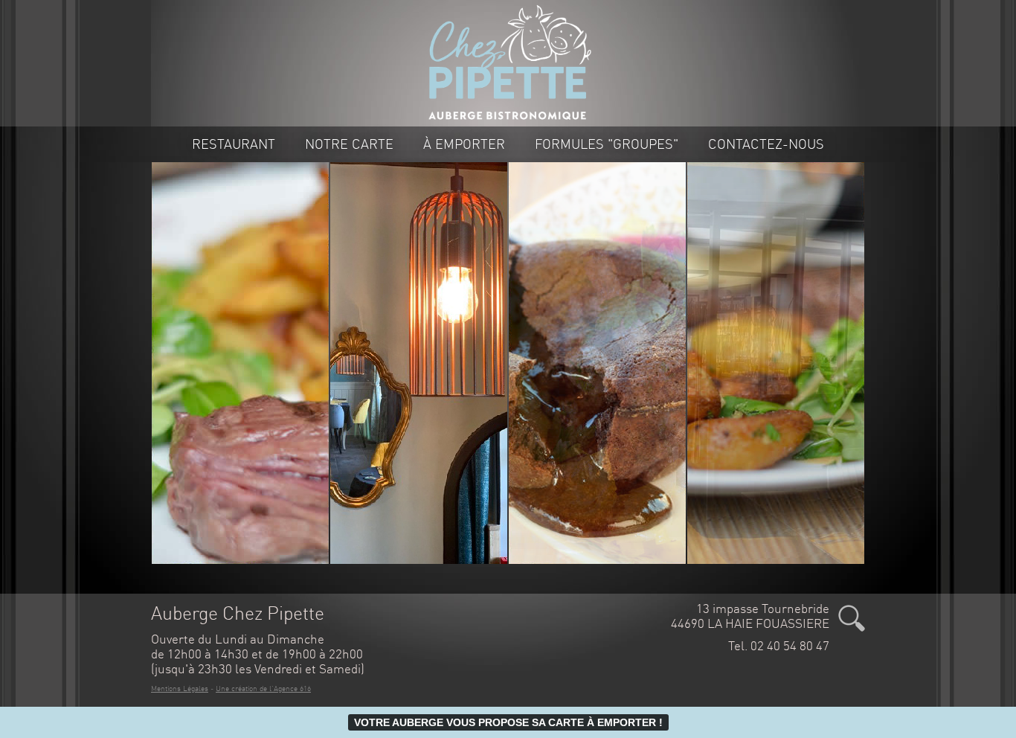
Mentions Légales (179, 688)
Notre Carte (349, 144)
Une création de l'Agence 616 (263, 688)
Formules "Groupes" (606, 144)
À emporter (464, 144)
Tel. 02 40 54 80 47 (778, 645)
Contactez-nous (766, 144)
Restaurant (233, 144)
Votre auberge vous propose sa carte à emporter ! (508, 722)
